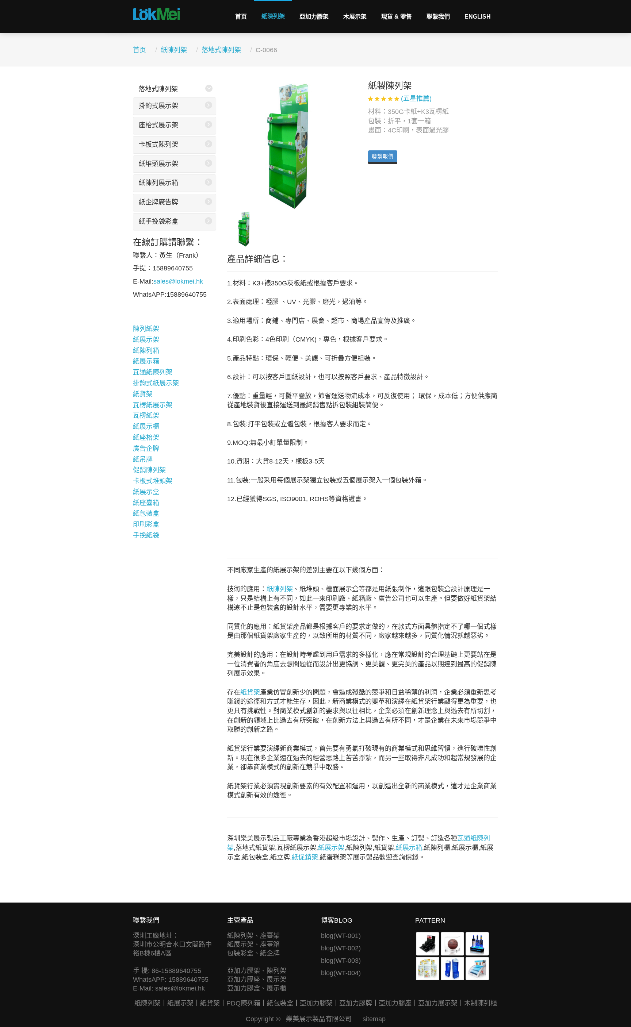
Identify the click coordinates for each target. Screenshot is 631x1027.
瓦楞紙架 (146, 415)
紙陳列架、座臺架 (253, 935)
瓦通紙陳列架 (152, 372)
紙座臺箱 (146, 503)
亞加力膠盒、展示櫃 (256, 988)
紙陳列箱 (146, 350)
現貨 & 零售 (396, 17)
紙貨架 (143, 394)
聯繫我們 (438, 17)
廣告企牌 (146, 448)
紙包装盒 (146, 513)
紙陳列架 (273, 16)
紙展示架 (146, 339)
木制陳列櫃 (480, 1003)
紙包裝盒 (280, 1003)
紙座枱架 (146, 437)
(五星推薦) (416, 98)
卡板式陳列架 (158, 144)
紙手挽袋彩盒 (158, 221)
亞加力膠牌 (355, 1003)
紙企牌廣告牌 (158, 202)
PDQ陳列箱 (243, 1003)
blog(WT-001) (341, 935)
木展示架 (355, 17)
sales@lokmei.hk (178, 281)
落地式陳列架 (221, 50)
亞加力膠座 (395, 1003)
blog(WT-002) (341, 948)
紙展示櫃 (146, 426)
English (477, 17)
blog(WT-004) (341, 973)
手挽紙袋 (146, 535)
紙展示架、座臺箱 (253, 944)
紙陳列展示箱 (158, 182)
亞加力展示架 (438, 1003)
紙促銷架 (305, 857)
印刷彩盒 (146, 524)
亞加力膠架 (314, 17)
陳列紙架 (146, 328)
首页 (241, 17)
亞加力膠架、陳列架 (256, 970)
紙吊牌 (143, 459)
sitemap (374, 1019)
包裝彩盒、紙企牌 (253, 953)
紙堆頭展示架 (158, 164)
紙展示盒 (146, 492)
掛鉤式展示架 (158, 105)
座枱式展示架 (158, 125)
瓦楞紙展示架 (152, 405)
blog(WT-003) (341, 960)
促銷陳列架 (149, 470)
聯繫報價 (383, 156)
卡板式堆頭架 (152, 481)
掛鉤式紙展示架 (156, 383)
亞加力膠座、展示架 (256, 979)
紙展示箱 (146, 361)
